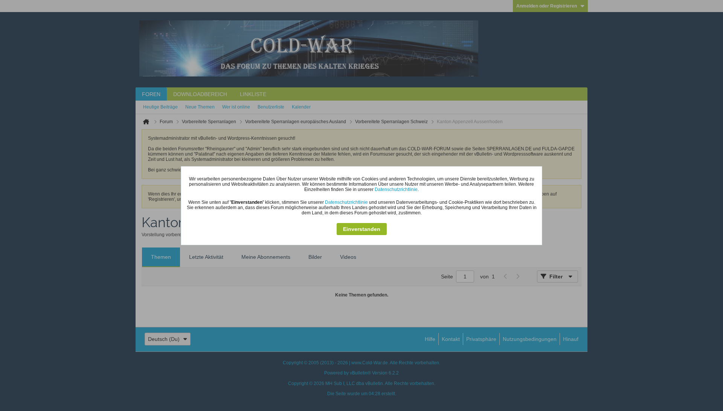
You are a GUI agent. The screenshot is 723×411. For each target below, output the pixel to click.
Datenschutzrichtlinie (396, 189)
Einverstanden (361, 229)
